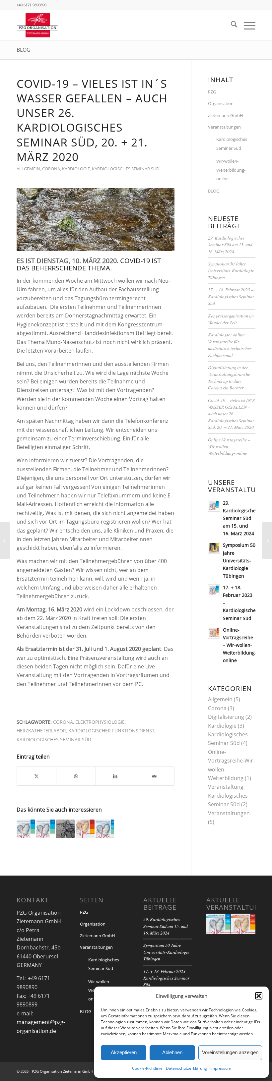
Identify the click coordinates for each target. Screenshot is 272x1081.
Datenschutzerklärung (186, 1068)
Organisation (221, 103)
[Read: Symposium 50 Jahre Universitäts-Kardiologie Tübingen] (214, 548)
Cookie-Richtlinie (147, 1068)
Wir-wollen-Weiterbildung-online (230, 170)
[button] (258, 996)
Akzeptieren (124, 1052)
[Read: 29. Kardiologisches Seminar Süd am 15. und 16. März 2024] (214, 506)
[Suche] (230, 25)
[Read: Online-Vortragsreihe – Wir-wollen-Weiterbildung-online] (214, 633)
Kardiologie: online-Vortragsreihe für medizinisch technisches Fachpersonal (229, 344)
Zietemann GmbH (225, 115)
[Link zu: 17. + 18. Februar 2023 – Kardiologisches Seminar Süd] (45, 829)
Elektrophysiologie (100, 722)
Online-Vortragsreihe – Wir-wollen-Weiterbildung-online (229, 446)
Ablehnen (172, 1052)
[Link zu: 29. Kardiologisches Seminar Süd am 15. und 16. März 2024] (26, 829)
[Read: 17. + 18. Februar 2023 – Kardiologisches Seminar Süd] (214, 590)
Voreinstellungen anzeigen (230, 1052)
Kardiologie (76, 169)
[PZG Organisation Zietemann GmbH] (37, 25)
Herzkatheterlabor (41, 730)
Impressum (220, 1068)
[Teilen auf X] (36, 776)
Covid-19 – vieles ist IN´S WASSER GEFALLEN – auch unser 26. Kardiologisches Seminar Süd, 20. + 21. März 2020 (231, 413)
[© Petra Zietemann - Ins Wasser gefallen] (95, 219)
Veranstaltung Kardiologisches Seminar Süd (228, 795)
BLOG (24, 49)
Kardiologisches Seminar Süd (125, 169)
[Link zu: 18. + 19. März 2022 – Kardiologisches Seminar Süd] (105, 829)
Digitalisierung (226, 716)
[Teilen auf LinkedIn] (115, 776)
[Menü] (246, 25)
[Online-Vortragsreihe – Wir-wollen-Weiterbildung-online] (5, 540)
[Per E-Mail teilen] (154, 776)
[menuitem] (230, 25)
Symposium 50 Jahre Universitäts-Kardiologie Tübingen (231, 270)
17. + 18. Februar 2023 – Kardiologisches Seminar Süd (231, 296)
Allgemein (28, 169)
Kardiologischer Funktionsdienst (111, 730)
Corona (51, 169)
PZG (212, 92)
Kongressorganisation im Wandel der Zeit (231, 319)
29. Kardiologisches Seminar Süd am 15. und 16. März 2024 (230, 245)
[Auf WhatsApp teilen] (75, 776)
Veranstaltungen (224, 127)
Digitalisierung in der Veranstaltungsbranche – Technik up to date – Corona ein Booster (230, 377)
